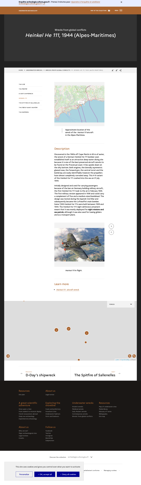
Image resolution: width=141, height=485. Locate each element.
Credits (21, 438)
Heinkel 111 (23, 98)
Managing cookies (110, 470)
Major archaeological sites (28, 433)
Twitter (48, 433)
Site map (102, 416)
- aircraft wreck (67, 289)
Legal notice (49, 394)
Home (21, 70)
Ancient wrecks (77, 406)
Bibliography (103, 414)
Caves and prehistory (52, 409)
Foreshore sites (50, 411)
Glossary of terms (105, 411)
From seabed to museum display (30, 411)
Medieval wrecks (78, 409)
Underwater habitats (52, 414)
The (22, 84)
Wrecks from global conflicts (82, 416)
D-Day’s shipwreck (26, 93)
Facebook (48, 431)
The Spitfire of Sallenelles (29, 103)
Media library (103, 409)
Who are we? (23, 431)
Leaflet (117, 360)
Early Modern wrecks (79, 411)
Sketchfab (49, 438)
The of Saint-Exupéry (28, 107)
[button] (120, 70)
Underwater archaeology (28, 10)
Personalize (24, 474)
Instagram (49, 436)
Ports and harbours (52, 416)
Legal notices (23, 436)
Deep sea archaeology (26, 416)
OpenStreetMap (125, 360)
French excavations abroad (28, 414)
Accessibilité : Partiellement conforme (86, 470)
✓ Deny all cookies (68, 474)
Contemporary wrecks (80, 414)
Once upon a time (25, 409)
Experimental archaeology (28, 419)
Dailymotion (49, 440)
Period (112, 304)
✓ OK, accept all (45, 474)
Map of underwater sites (108, 406)
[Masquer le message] (121, 2)
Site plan (22, 394)
